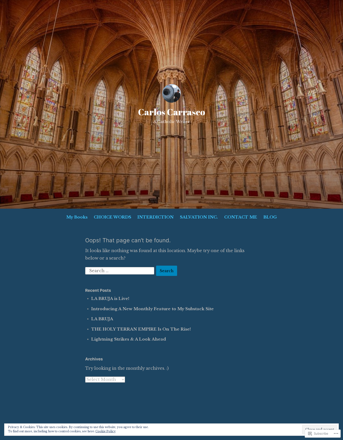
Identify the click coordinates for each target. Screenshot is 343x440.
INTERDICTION (155, 217)
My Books (77, 217)
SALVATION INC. (199, 217)
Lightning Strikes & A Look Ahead (128, 339)
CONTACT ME (240, 217)
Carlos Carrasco (171, 112)
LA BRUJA (102, 319)
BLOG (270, 217)
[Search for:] (120, 270)
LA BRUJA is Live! (110, 298)
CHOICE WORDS (112, 217)
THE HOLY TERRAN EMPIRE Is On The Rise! (141, 329)
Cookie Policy (105, 431)
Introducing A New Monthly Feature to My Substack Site (152, 308)
